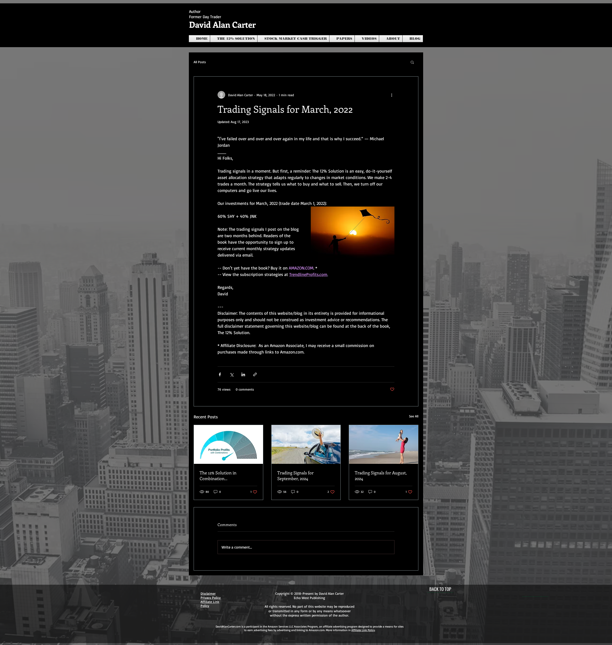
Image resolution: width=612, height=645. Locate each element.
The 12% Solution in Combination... (218, 475)
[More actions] (391, 95)
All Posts (200, 62)
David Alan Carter (222, 24)
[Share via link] (255, 374)
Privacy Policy (211, 597)
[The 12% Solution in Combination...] (228, 444)
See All (413, 416)
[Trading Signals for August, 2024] (383, 444)
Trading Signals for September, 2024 (295, 475)
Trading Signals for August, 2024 (381, 475)
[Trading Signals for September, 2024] (306, 444)
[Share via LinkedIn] (243, 374)
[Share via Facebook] (220, 374)
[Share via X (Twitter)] (231, 374)
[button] (412, 62)
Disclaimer (208, 593)
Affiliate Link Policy (363, 630)
